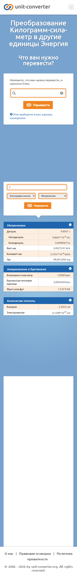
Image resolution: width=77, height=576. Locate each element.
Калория (12, 306)
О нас (9, 553)
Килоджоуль (16, 242)
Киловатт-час (14, 253)
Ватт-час (11, 248)
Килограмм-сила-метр (20, 275)
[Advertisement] (38, 153)
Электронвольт (16, 312)
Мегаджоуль (16, 237)
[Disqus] (38, 428)
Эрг (9, 259)
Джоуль (11, 231)
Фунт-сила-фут (15, 289)
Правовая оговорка (35, 553)
